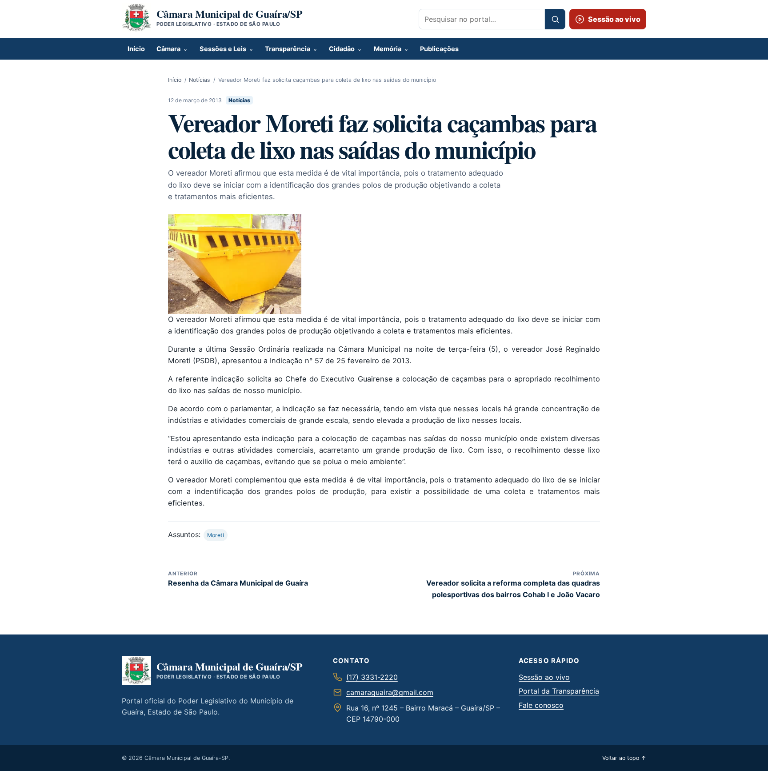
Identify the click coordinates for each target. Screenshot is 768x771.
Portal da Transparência (559, 691)
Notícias (199, 79)
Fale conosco (541, 705)
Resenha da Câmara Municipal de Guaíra (238, 578)
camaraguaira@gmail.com (389, 692)
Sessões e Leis (223, 49)
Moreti (215, 535)
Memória (387, 49)
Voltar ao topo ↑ (624, 758)
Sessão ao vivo (544, 677)
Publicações (439, 49)
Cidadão (342, 49)
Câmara (168, 49)
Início (136, 49)
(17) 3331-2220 (372, 677)
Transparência (287, 49)
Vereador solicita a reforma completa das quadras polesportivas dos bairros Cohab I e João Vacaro (513, 584)
